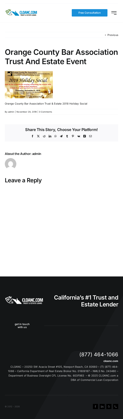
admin (11, 111)
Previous (112, 35)
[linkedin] (102, 406)
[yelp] (108, 406)
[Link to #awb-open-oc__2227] (114, 13)
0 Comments (45, 111)
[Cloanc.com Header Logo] (21, 10)
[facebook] (95, 406)
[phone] (115, 406)
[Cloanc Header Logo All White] (24, 297)
